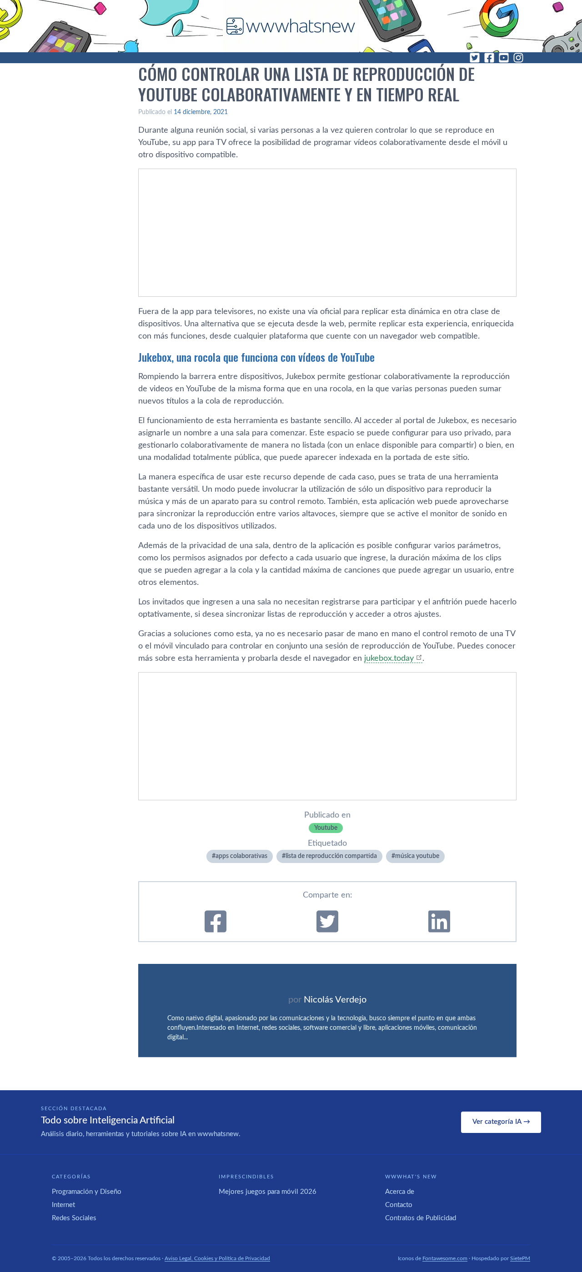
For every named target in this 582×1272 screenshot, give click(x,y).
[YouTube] (503, 57)
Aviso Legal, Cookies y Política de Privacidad (217, 1258)
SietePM (520, 1258)
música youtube (417, 856)
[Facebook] (489, 57)
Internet (63, 1205)
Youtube (325, 828)
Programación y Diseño (86, 1191)
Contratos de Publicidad (420, 1218)
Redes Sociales (74, 1218)
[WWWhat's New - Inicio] (291, 26)
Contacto (398, 1205)
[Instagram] (518, 57)
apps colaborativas (241, 856)
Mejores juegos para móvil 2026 (267, 1191)
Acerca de (399, 1191)
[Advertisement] (327, 232)
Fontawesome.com (444, 1258)
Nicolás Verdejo (335, 999)
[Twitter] (474, 57)
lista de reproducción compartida (331, 856)
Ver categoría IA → (501, 1121)
